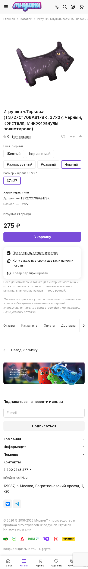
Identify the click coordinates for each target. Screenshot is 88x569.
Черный (71, 164)
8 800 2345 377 (15, 470)
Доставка (68, 325)
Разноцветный (19, 164)
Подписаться (44, 426)
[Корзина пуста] (81, 6)
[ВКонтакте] (7, 504)
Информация (14, 447)
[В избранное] (63, 136)
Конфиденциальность (19, 549)
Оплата (49, 325)
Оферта (45, 549)
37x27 (12, 180)
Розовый (48, 164)
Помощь (10, 454)
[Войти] (73, 6)
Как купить (29, 325)
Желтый (14, 154)
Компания (12, 439)
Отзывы (9, 325)
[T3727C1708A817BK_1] (45, 64)
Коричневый (39, 154)
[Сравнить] (72, 136)
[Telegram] (17, 504)
